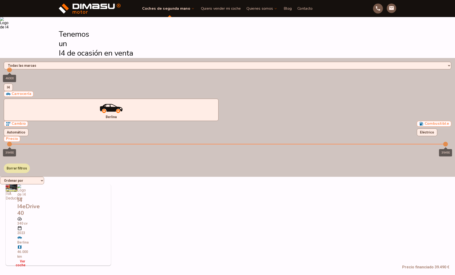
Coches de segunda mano (166, 8)
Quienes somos (259, 8)
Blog (288, 8)
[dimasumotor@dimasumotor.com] (391, 8)
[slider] (9, 69)
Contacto (305, 8)
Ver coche (21, 263)
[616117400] (378, 8)
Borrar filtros (17, 168)
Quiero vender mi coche (221, 8)
